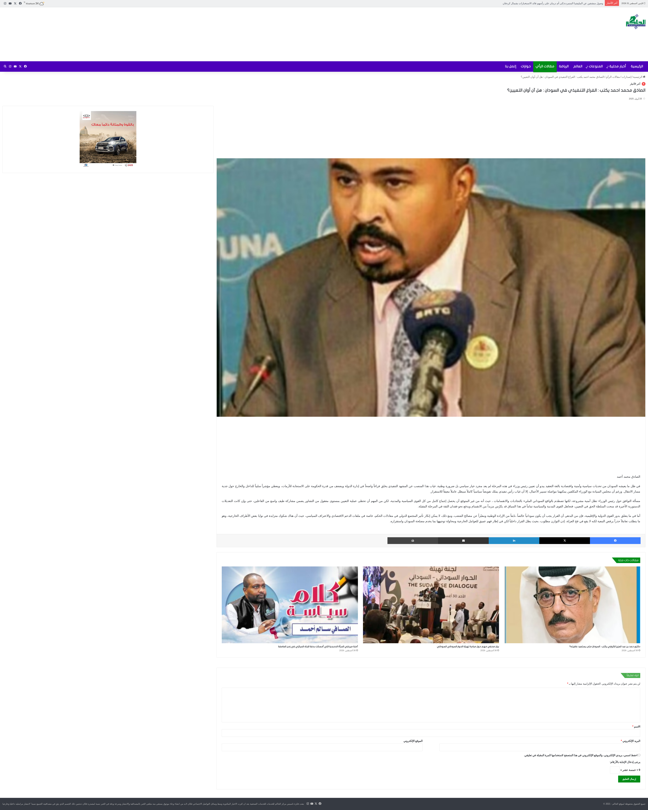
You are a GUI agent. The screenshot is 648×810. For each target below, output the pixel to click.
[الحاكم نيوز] (635, 21)
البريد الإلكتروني (630, 740)
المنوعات (596, 66)
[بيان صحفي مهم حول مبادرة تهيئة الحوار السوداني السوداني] (431, 604)
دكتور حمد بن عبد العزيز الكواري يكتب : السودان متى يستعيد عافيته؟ (604, 646)
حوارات (526, 66)
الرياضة (564, 66)
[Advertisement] (216, 34)
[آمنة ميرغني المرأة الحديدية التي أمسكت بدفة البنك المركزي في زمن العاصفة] (290, 604)
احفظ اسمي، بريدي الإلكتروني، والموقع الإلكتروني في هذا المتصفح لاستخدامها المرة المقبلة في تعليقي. (580, 755)
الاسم (636, 726)
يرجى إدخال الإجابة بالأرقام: (625, 762)
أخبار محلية (618, 66)
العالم (577, 66)
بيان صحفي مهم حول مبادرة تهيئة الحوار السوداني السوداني (467, 646)
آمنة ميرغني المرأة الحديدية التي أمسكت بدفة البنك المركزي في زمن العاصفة (318, 646)
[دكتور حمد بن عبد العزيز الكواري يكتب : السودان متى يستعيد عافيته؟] (572, 604)
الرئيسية (637, 66)
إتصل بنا (510, 66)
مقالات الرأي (545, 66)
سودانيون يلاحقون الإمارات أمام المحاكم (582, 3)
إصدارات (626, 76)
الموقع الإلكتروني (413, 740)
